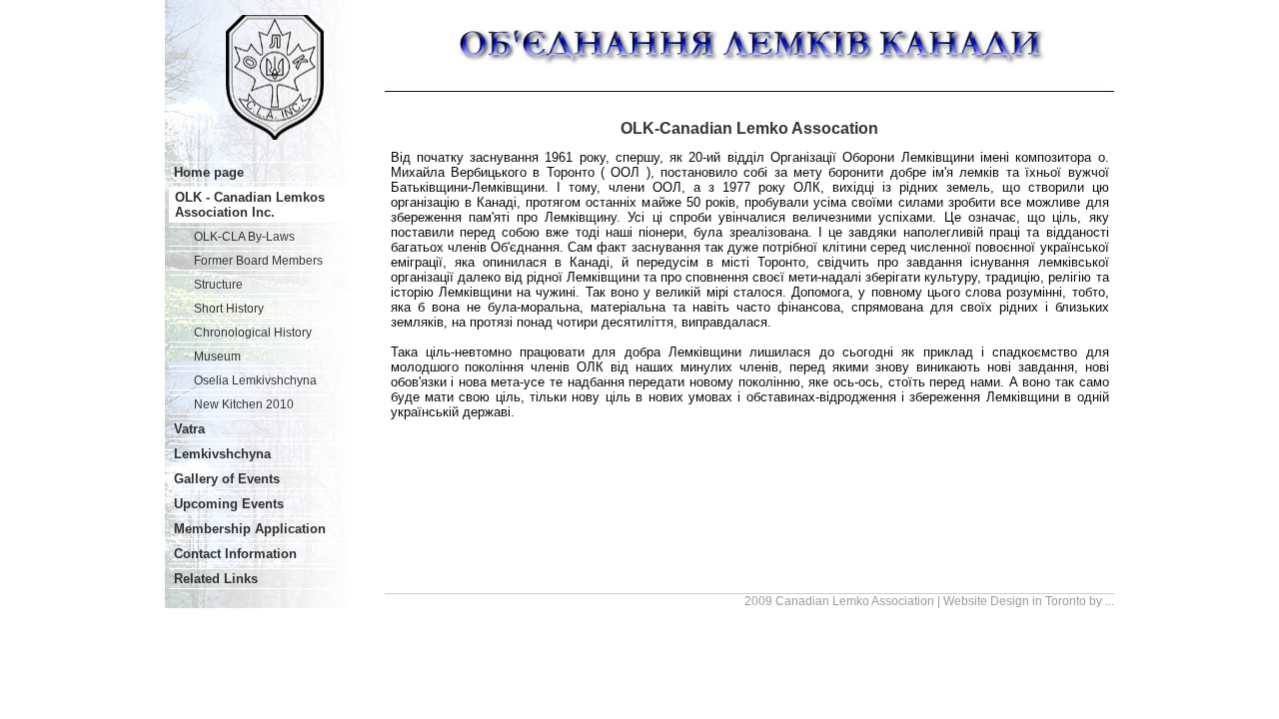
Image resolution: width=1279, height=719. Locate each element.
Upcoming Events (229, 503)
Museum (217, 356)
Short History (229, 309)
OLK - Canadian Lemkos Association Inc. (250, 205)
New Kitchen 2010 (244, 404)
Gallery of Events (227, 478)
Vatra (189, 428)
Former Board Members (258, 261)
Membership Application (250, 528)
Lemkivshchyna (222, 453)
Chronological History (253, 333)
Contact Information (235, 553)
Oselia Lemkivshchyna (255, 380)
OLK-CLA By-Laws (244, 237)
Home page (209, 172)
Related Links (216, 578)
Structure (218, 285)
